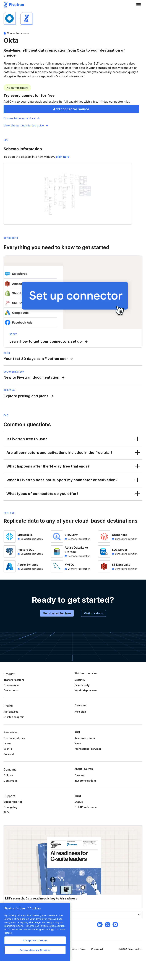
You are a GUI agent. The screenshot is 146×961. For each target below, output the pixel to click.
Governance (11, 685)
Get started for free (57, 613)
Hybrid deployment (86, 690)
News (77, 743)
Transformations (14, 679)
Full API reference (85, 807)
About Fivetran (83, 768)
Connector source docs (19, 118)
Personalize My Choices (35, 950)
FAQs (7, 812)
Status (78, 801)
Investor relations (85, 780)
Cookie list (97, 949)
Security (79, 679)
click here (62, 156)
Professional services (87, 748)
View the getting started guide (24, 125)
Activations (11, 690)
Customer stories (14, 738)
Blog (77, 731)
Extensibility (82, 685)
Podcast (9, 754)
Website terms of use (73, 949)
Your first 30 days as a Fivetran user (36, 359)
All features (11, 711)
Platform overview (85, 673)
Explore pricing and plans (26, 396)
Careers (79, 775)
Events (8, 748)
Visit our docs (93, 613)
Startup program (14, 716)
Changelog (10, 807)
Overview (80, 705)
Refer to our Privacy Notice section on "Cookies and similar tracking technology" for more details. (34, 929)
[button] (138, 5)
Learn (7, 743)
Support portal (13, 801)
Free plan (80, 711)
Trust (77, 795)
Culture (8, 775)
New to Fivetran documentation (31, 377)
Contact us (10, 780)
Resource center (84, 738)
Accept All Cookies (35, 940)
